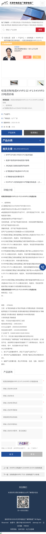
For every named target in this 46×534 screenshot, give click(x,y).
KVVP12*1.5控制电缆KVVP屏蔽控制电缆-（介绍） (24, 182)
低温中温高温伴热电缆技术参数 (17, 160)
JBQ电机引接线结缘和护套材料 (17, 166)
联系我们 (34, 133)
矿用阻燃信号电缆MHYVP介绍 (17, 171)
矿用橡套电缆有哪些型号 (15, 177)
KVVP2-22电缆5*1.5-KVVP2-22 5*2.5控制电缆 (26, 468)
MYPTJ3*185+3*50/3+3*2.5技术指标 (19, 155)
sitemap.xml (37, 522)
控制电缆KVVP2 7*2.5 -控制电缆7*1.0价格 (24, 474)
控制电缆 (30, 38)
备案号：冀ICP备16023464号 (20, 522)
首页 (13, 38)
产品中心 (21, 38)
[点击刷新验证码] (23, 443)
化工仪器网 (30, 529)
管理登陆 (13, 529)
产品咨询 (11, 133)
